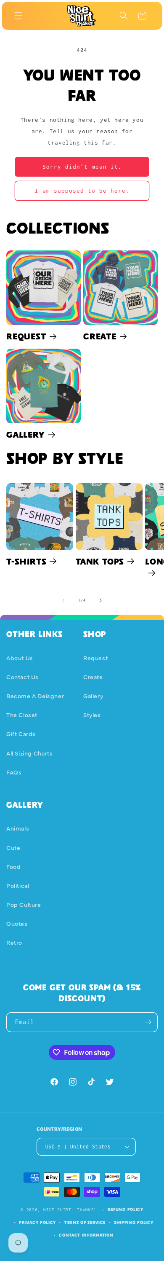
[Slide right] (100, 600)
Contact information (86, 1235)
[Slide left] (63, 600)
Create (99, 336)
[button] (18, 15)
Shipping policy (133, 1222)
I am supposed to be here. (82, 190)
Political (17, 885)
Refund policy (125, 1209)
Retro (14, 942)
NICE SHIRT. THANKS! (70, 1209)
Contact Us (22, 676)
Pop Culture (23, 904)
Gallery (25, 434)
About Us (19, 657)
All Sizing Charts (29, 753)
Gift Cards (21, 733)
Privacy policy (37, 1222)
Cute (13, 847)
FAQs (13, 772)
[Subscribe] (148, 1022)
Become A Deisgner (35, 695)
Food (13, 866)
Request (26, 336)
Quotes (17, 923)
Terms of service (85, 1222)
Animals (17, 828)
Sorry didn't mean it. (82, 166)
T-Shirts (26, 561)
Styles (92, 714)
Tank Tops (100, 561)
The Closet (21, 714)
